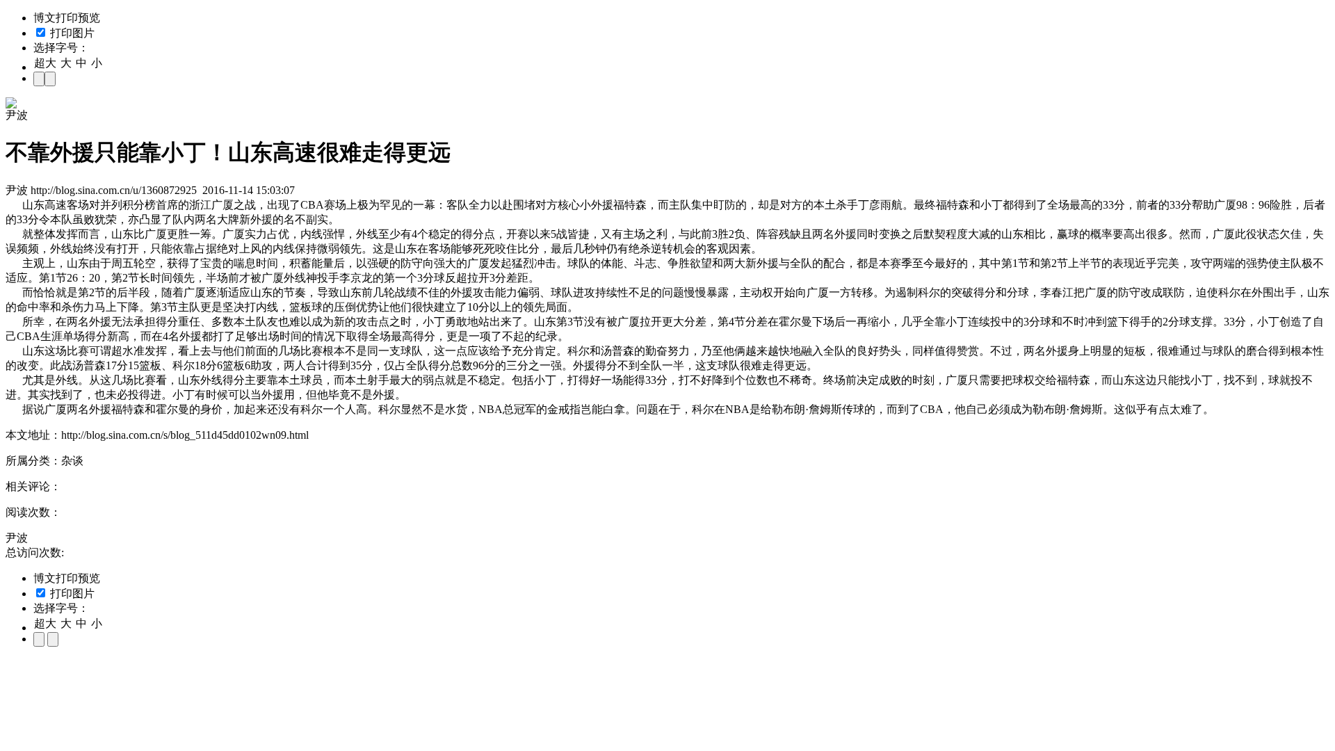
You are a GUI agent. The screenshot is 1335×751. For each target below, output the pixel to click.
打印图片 (71, 33)
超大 (45, 63)
